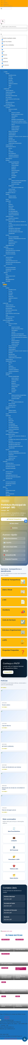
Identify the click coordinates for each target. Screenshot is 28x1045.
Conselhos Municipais (10, 92)
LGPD (5, 265)
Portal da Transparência (9, 105)
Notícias (7, 73)
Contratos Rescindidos (14, 156)
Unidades (13, 177)
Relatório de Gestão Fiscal (14, 230)
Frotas (7, 199)
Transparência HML (10, 245)
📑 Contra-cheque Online (14, 546)
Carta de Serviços (9, 90)
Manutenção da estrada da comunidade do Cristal (13, 991)
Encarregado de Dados (11, 269)
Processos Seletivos (10, 102)
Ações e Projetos (15, 163)
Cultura (10, 76)
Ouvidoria (6, 247)
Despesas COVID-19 (12, 190)
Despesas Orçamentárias (14, 162)
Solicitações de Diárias (16, 182)
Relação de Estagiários (13, 218)
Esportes (10, 80)
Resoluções (11, 206)
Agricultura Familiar (13, 131)
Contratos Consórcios (14, 155)
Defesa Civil (11, 82)
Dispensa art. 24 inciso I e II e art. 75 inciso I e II (18, 136)
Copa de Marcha (6, 725)
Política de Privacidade (11, 267)
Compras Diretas (12, 133)
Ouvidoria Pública (10, 248)
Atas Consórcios (12, 153)
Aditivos (10, 148)
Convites (13, 117)
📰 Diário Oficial (14, 523)
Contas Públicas (9, 145)
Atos (10, 202)
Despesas (7, 160)
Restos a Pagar (12, 189)
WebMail (7, 277)
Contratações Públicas (11, 146)
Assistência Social (12, 75)
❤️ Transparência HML (14, 555)
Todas (10, 110)
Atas (9, 150)
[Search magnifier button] (3, 21)
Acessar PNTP (8, 672)
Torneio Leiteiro (6, 705)
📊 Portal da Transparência (14, 519)
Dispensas (11, 138)
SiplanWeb (8, 281)
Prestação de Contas (10, 219)
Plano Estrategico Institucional (13, 99)
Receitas (7, 235)
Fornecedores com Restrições (15, 143)
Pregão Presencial (15, 127)
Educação (11, 78)
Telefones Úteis (9, 104)
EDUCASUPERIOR (9, 93)
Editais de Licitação (13, 141)
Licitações (8, 107)
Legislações (8, 201)
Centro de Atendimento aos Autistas (11, 767)
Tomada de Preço (15, 129)
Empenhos (13, 168)
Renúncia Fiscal (12, 243)
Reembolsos (11, 185)
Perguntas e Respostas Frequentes (13, 262)
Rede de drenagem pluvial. (9, 810)
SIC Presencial (9, 259)
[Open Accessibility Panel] (24, 1039)
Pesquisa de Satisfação (10, 253)
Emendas (7, 194)
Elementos (13, 167)
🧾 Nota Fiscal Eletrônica (14, 538)
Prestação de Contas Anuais (15, 228)
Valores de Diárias (15, 184)
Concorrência (14, 116)
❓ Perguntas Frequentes (14, 559)
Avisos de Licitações (13, 109)
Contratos (11, 151)
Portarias (11, 207)
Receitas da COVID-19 (13, 242)
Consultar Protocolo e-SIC (12, 260)
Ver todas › (4, 687)
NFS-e (7, 274)
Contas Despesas (14, 165)
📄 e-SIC (14, 551)
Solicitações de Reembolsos (17, 187)
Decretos (11, 204)
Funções (13, 173)
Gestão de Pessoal (10, 216)
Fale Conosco (9, 97)
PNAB (7, 100)
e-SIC (5, 255)
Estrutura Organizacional (11, 95)
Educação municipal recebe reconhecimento (6, 977)
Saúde (10, 87)
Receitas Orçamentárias (14, 236)
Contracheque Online (10, 276)
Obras (10, 85)
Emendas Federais (12, 196)
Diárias (10, 179)
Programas (13, 175)
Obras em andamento (18, 1005)
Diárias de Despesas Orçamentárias (18, 180)
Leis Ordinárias (12, 209)
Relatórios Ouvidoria (10, 252)
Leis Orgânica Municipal (14, 213)
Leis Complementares (13, 211)
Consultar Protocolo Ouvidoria (13, 250)
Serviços (6, 272)
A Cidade (5, 71)
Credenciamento (12, 134)
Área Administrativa (10, 279)
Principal (6, 70)
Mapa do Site (8, 270)
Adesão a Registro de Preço (17, 114)
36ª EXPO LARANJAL (8, 746)
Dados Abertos (9, 158)
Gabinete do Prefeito (13, 83)
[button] (14, 283)
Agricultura (5, 939)
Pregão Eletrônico (15, 126)
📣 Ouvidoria (13, 528)
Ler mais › (4, 707)
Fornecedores (14, 172)
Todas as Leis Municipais (14, 214)
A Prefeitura (6, 88)
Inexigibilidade (12, 139)
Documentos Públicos (10, 192)
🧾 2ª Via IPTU (14, 542)
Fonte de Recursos (15, 170)
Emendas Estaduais (13, 197)
